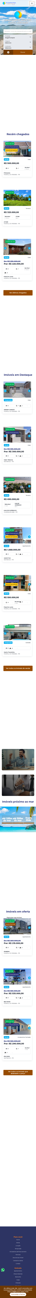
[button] (32, 3)
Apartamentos (18, 1271)
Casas (18, 1279)
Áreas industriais (18, 1274)
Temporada (18, 1248)
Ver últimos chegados (18, 293)
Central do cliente (18, 1260)
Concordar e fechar (18, 1294)
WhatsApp (3, 1270)
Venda (18, 1242)
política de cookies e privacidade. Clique (19, 1291)
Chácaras (18, 1282)
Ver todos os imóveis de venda (18, 668)
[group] (17, 199)
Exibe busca (8, 52)
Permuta (18, 1254)
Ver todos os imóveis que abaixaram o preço (18, 1072)
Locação (18, 1245)
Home (18, 1239)
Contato (18, 1263)
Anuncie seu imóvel (18, 1257)
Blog (17, 1175)
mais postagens (11, 1181)
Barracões (18, 1277)
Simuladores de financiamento (18, 1251)
